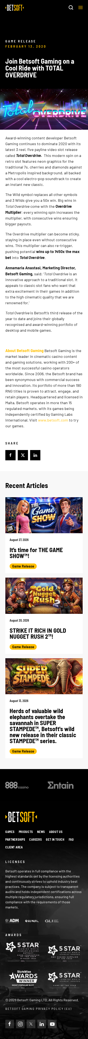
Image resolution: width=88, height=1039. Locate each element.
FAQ (71, 839)
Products (26, 832)
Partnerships (15, 839)
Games (10, 832)
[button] (80, 7)
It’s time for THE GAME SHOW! (36, 552)
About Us (56, 832)
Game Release (23, 566)
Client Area (14, 847)
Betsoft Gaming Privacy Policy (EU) (38, 1008)
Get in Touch (55, 839)
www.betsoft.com (53, 420)
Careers (35, 839)
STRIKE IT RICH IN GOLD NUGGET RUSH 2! (38, 633)
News (41, 832)
